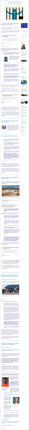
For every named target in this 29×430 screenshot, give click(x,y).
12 (21, 35)
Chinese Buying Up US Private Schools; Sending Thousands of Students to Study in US (24, 122)
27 (22, 37)
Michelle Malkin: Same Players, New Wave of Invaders (9, 121)
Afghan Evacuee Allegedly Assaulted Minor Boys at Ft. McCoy (9, 24)
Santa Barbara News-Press (7, 133)
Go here (17, 263)
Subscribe (24, 60)
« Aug (21, 39)
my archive (8, 282)
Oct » (23, 39)
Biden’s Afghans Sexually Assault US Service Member (9, 178)
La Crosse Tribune (6, 46)
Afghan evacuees (11, 367)
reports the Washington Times (15, 305)
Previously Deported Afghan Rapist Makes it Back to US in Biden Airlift (9, 275)
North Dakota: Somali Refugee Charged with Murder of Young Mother (10, 344)
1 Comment (6, 345)
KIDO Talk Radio (5, 299)
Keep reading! (3, 161)
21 (23, 36)
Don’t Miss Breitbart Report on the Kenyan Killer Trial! (24, 107)
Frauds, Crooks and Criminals (14, 2)
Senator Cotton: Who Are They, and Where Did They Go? (24, 113)
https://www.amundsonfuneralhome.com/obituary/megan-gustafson (16, 406)
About (21, 120)
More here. (2, 83)
